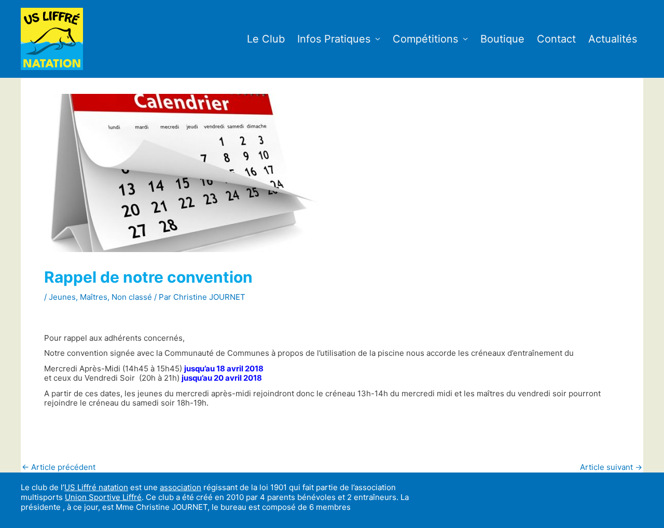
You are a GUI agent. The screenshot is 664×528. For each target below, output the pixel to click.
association (180, 487)
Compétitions (425, 39)
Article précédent (58, 467)
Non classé (132, 297)
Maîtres (93, 297)
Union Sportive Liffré (103, 497)
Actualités (612, 39)
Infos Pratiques (333, 39)
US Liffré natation (96, 487)
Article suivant (611, 467)
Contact (556, 39)
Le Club (266, 39)
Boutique (502, 39)
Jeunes (62, 297)
